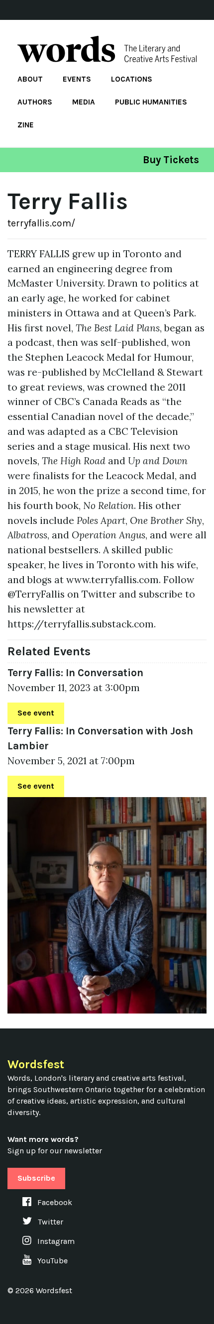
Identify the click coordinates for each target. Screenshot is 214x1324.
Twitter (49, 1221)
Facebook (53, 1202)
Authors (34, 102)
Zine (25, 124)
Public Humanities (151, 102)
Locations (131, 79)
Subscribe (36, 1178)
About (30, 79)
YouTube (51, 1260)
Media (83, 102)
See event (35, 712)
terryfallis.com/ (41, 223)
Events (77, 79)
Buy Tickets (171, 160)
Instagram (55, 1241)
